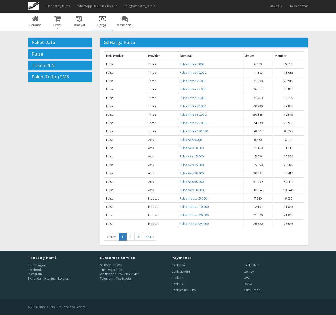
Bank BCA (178, 265)
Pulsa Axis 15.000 (192, 156)
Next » (149, 237)
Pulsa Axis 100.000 (192, 190)
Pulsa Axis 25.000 (192, 165)
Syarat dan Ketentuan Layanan (49, 278)
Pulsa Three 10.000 (193, 73)
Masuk (277, 6)
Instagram (35, 274)
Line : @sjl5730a (111, 270)
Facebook (35, 270)
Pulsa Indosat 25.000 (194, 224)
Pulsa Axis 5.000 (191, 140)
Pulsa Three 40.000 (193, 106)
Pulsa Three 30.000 (193, 98)
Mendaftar (300, 6)
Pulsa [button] (37, 54)
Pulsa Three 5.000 (192, 64)
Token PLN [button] (43, 65)
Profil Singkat (37, 265)
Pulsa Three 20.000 (193, 81)
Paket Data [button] (43, 42)
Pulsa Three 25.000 (193, 89)
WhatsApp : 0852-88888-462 (97, 6)
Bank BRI (178, 284)
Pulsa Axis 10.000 (192, 148)
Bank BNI (178, 278)
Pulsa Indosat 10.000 (194, 207)
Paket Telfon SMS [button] (50, 77)
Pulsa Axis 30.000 (192, 173)
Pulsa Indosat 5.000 (193, 198)
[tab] (60, 42)
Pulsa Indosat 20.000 (194, 215)
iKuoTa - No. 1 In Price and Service (62, 307)
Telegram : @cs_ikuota (139, 6)
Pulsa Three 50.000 (193, 115)
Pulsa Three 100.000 (194, 131)
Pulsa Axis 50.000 (192, 182)
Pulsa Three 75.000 (193, 123)
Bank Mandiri (181, 272)
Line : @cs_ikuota (58, 6)
